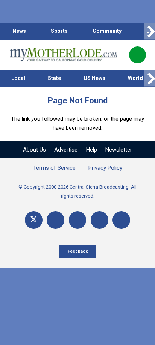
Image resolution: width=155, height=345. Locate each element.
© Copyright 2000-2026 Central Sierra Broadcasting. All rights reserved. (77, 191)
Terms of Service (54, 167)
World (135, 78)
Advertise (66, 149)
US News (94, 78)
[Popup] (137, 54)
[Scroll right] (149, 31)
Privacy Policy (105, 167)
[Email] (99, 220)
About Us (34, 149)
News (19, 31)
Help (91, 149)
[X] (34, 220)
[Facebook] (55, 220)
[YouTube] (78, 220)
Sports (59, 31)
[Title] (121, 220)
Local (18, 78)
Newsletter (118, 149)
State (54, 78)
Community (107, 31)
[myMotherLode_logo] (63, 54)
